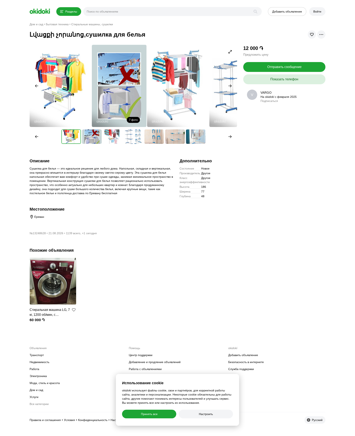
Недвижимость (39, 362)
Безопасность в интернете (246, 362)
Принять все (149, 414)
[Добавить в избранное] (73, 309)
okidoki (40, 11)
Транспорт (37, 355)
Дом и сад (36, 390)
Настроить (206, 414)
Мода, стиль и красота (45, 383)
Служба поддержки (241, 369)
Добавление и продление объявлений (155, 362)
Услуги (34, 397)
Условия (69, 420)
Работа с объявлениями (145, 369)
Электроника (38, 376)
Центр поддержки (140, 355)
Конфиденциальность (92, 420)
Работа (34, 369)
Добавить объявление (243, 355)
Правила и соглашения (45, 420)
